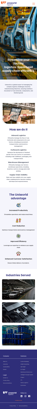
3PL (21, 380)
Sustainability (6, 366)
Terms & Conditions (7, 383)
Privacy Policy (6, 380)
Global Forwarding (25, 364)
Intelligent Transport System (27, 374)
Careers (4, 369)
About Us (5, 361)
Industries (5, 364)
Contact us (5, 377)
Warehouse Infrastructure (26, 372)
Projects (22, 377)
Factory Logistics (24, 382)
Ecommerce (23, 385)
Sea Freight (23, 366)
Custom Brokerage (25, 361)
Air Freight (23, 369)
